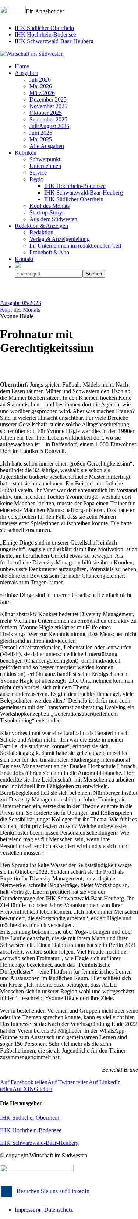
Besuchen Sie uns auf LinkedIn (53, 1191)
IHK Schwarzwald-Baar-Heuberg (54, 41)
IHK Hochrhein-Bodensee (45, 34)
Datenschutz (58, 1209)
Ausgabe (20, 303)
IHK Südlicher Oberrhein (44, 28)
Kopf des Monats (20, 309)
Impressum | (29, 1209)
